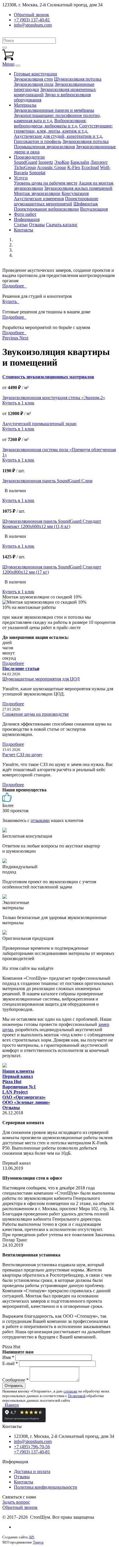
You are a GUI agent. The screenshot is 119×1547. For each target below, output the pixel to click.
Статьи (21, 224)
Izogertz (45, 162)
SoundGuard (25, 162)
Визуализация (94, 209)
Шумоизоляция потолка (77, 79)
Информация (27, 219)
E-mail (10, 1363)
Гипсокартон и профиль (37, 141)
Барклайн (79, 162)
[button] (10, 337)
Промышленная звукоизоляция (44, 146)
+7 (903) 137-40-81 (32, 19)
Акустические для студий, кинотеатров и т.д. (58, 136)
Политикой (76, 1396)
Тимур (38, 1542)
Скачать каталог (62, 224)
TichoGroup (25, 167)
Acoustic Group (51, 167)
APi (31, 1537)
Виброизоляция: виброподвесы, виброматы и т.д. (50, 123)
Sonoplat (37, 172)
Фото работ (25, 214)
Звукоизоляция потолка (85, 141)
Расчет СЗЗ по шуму (22, 754)
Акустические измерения (39, 198)
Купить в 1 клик (18, 402)
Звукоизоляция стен (33, 79)
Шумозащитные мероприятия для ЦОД (41, 678)
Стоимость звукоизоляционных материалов (48, 376)
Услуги (21, 177)
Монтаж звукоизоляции (37, 193)
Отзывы (37, 224)
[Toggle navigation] (18, 65)
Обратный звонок (20, 1507)
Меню (8, 64)
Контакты (23, 229)
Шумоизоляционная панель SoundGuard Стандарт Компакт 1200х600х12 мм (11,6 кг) (51, 524)
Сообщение (15, 1379)
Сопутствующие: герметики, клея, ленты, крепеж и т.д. (63, 128)
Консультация (75, 193)
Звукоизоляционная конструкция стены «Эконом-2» (53, 397)
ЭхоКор (61, 162)
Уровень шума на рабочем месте (45, 183)
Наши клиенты (18, 1071)
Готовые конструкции (35, 73)
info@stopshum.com (33, 25)
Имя (8, 1357)
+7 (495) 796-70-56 (32, 1446)
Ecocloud (90, 167)
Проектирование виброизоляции (46, 209)
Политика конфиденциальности (45, 1487)
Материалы (25, 105)
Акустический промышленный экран (39, 423)
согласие (70, 1391)
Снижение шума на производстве (35, 714)
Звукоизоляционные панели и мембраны (54, 110)
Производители (29, 157)
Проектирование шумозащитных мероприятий (56, 201)
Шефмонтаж (85, 203)
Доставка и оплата (32, 1471)
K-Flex (73, 167)
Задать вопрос (16, 1502)
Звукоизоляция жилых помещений (78, 188)
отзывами (40, 820)
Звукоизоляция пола (33, 84)
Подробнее (14, 285)
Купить (10, 301)
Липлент (99, 162)
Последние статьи (20, 668)
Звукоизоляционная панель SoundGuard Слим (47, 480)
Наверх (10, 1405)
